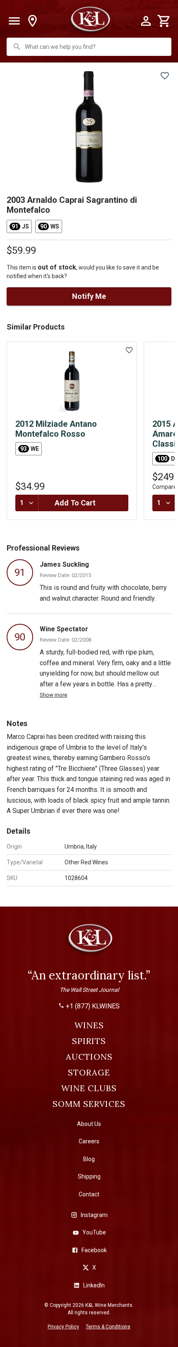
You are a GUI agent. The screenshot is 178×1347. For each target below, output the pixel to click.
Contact (89, 1194)
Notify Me (89, 296)
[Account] (145, 21)
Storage (89, 1072)
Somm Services (89, 1104)
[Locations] (32, 21)
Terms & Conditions (108, 1327)
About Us (89, 1124)
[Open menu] (14, 21)
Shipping (89, 1176)
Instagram (94, 1215)
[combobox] (90, 47)
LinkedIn (94, 1285)
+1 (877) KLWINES (93, 1006)
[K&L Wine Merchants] (89, 941)
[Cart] (163, 21)
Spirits (89, 1041)
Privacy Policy (63, 1327)
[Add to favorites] (164, 75)
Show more (53, 695)
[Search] (17, 46)
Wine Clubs (89, 1088)
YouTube (94, 1232)
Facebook (94, 1250)
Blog (89, 1159)
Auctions (89, 1057)
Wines (89, 1025)
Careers (89, 1141)
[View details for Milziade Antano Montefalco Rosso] (71, 381)
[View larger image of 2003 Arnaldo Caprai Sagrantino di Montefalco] (89, 127)
